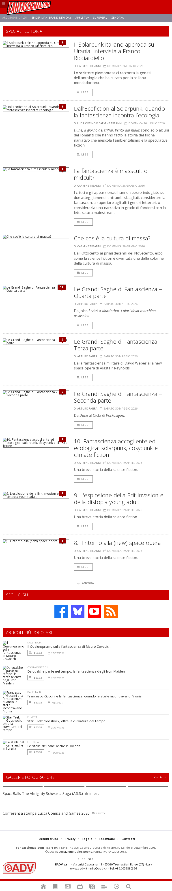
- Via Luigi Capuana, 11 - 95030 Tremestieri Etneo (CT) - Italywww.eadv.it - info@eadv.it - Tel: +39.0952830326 (103, 866)
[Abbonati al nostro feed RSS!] (111, 611)
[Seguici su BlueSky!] (77, 611)
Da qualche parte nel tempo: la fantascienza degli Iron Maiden (76, 671)
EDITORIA (33, 742)
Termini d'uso (47, 839)
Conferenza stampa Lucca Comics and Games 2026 (46, 813)
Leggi (85, 92)
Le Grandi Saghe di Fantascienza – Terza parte (118, 345)
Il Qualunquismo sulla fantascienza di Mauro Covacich (69, 646)
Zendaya (117, 17)
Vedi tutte (160, 777)
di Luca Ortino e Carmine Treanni (98, 123)
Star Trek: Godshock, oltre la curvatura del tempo (66, 721)
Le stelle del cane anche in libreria (54, 746)
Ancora (87, 583)
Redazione (107, 839)
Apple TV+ (82, 17)
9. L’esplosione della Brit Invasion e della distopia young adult (118, 498)
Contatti (128, 839)
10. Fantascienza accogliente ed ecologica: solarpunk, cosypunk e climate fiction (116, 447)
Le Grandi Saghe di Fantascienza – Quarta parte (118, 292)
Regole (87, 839)
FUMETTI (32, 717)
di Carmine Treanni (87, 66)
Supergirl (100, 17)
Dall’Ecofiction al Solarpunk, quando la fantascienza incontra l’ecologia (119, 112)
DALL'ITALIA (34, 642)
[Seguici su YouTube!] (94, 611)
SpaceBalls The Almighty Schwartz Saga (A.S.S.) (43, 793)
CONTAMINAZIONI (38, 667)
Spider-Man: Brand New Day (51, 17)
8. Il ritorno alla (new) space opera (117, 542)
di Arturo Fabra (86, 304)
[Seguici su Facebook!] (61, 611)
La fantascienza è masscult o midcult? (111, 174)
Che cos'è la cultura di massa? (112, 238)
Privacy (70, 839)
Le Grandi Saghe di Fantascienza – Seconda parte (118, 397)
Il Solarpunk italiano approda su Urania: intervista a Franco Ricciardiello (114, 51)
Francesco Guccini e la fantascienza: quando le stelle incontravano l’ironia (84, 696)
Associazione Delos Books (73, 852)
